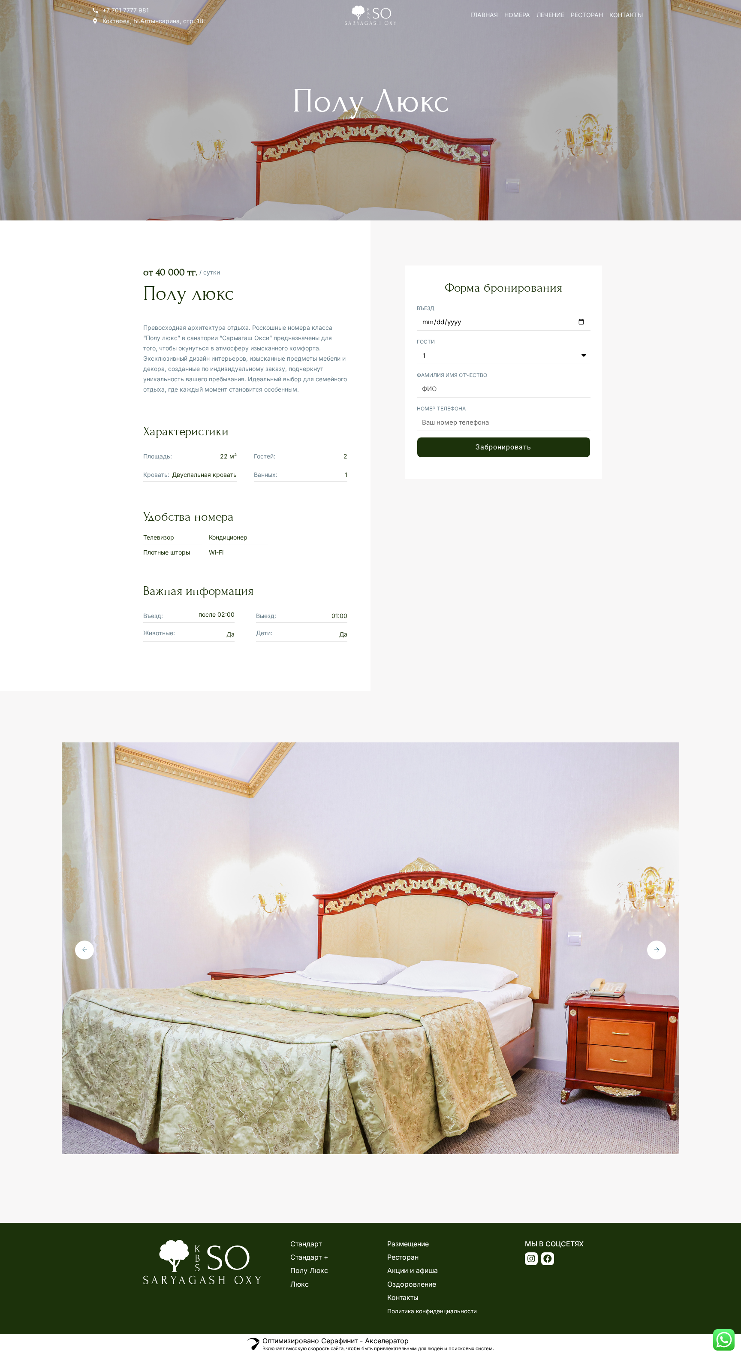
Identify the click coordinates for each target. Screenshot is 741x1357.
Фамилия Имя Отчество (452, 375)
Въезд (425, 308)
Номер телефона (441, 408)
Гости (426, 341)
